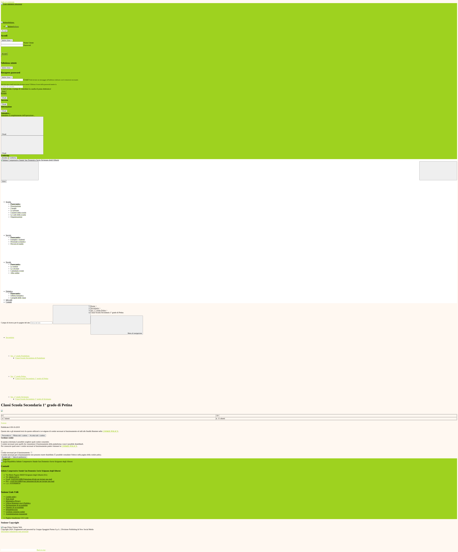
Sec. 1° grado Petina (98, 310)
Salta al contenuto (7, 2)
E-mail (26, 80)
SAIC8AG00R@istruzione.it (31, 479)
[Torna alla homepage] (229, 160)
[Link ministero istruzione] (11, 4)
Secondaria (95, 308)
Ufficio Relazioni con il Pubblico (18, 503)
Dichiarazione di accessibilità (17, 505)
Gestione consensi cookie (15, 512)
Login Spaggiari (62, 84)
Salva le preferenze (19, 457)
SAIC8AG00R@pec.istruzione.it (32, 481)
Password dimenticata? (9, 50)
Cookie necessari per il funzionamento (15, 453)
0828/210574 (14, 477)
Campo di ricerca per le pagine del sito (15, 323)
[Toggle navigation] (20, 170)
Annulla (4, 158)
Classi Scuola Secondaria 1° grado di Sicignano (33, 399)
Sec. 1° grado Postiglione (20, 356)
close (4, 181)
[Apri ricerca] (438, 170)
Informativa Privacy (13, 501)
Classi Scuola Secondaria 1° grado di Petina (31, 379)
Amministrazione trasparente (16, 514)
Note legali (10, 499)
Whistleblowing (12, 510)
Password (27, 45)
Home (93, 306)
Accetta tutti (37, 435)
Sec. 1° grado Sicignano (19, 397)
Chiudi (4, 98)
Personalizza (6, 435)
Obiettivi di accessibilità (15, 507)
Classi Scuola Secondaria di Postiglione (30, 358)
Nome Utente (28, 43)
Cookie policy (11, 497)
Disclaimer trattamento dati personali (14, 532)
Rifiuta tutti (20, 435)
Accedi (4, 31)
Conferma (12, 158)
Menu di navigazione (134, 333)
